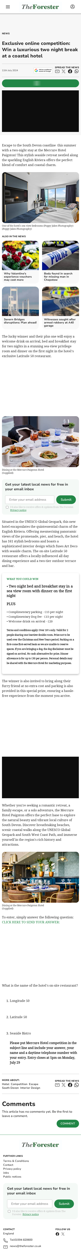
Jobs (6, 1173)
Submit (66, 500)
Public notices (12, 1177)
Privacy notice (18, 510)
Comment (68, 1123)
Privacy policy (12, 1169)
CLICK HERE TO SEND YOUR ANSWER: (31, 922)
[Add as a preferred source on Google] (43, 70)
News (6, 33)
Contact (8, 1165)
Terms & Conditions (16, 1161)
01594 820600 (23, 1240)
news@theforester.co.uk (25, 1246)
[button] (8, 7)
